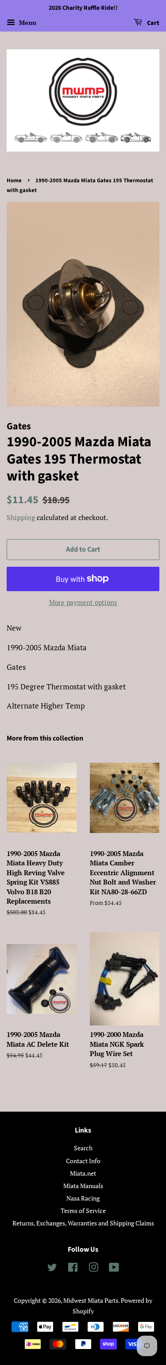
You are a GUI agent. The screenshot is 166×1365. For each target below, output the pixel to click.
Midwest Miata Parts (90, 1300)
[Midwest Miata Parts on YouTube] (114, 1269)
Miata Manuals (83, 1185)
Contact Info (83, 1161)
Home (14, 180)
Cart (152, 23)
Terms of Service (83, 1210)
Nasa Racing (83, 1198)
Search (83, 1148)
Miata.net (83, 1173)
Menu (26, 22)
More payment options (83, 602)
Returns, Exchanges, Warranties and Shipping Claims (83, 1223)
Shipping (21, 517)
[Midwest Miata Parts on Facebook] (73, 1269)
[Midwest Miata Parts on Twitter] (52, 1269)
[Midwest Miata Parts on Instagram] (93, 1269)
